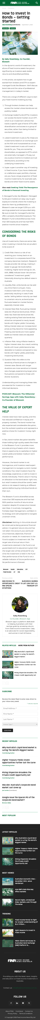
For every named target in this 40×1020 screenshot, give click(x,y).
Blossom (5, 569)
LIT (14, 572)
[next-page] (7, 683)
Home (4, 8)
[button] (3, 3)
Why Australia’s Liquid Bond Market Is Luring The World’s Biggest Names (24, 654)
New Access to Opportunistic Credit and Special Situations (11, 584)
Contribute (19, 1011)
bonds (13, 569)
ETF (27, 569)
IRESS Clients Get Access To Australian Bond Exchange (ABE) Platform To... (25, 943)
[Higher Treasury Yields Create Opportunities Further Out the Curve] (7, 664)
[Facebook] (11, 1003)
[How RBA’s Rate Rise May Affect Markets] (7, 892)
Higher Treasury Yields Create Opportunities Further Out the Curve (25, 664)
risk (19, 572)
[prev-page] (3, 683)
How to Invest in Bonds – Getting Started (16, 17)
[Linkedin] (17, 1003)
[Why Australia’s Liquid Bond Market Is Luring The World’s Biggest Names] (7, 654)
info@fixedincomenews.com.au (25, 988)
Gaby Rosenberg (7, 24)
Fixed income (7, 572)
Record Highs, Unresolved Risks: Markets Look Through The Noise (26, 902)
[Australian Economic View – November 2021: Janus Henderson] (7, 881)
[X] (29, 1003)
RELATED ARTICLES (9, 645)
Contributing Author (8, 753)
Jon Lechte (5, 790)
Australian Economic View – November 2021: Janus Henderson (25, 881)
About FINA (10, 1011)
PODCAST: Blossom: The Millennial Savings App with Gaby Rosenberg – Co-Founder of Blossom (19, 397)
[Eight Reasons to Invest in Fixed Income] (7, 933)
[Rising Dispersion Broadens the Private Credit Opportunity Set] (7, 675)
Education (11, 8)
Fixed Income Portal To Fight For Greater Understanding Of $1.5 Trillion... (26, 922)
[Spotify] (23, 1003)
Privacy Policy (12, 1013)
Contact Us (29, 1011)
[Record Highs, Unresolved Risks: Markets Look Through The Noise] (7, 902)
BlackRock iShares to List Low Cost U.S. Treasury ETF (29, 583)
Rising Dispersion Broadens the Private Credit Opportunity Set (25, 861)
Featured (12, 28)
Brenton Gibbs (6, 803)
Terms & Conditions (25, 1013)
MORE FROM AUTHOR (26, 645)
